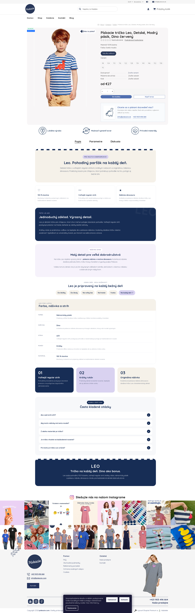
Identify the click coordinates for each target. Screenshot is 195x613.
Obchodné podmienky (71, 563)
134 (137, 63)
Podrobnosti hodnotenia (134, 40)
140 (143, 63)
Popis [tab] (78, 141)
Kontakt (33, 586)
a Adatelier (162, 610)
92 (103, 68)
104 (108, 63)
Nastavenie (71, 608)
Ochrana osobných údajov (73, 569)
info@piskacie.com (38, 578)
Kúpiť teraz (149, 97)
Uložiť (104, 101)
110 (114, 63)
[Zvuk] (147, 1)
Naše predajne (105, 560)
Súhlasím (124, 600)
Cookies (66, 572)
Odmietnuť (112, 600)
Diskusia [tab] (115, 141)
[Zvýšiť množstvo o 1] (112, 91)
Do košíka (116, 97)
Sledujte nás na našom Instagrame (100, 497)
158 (161, 63)
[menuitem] (30, 18)
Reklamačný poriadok (71, 566)
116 (120, 63)
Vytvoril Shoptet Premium (146, 610)
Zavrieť (112, 102)
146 (149, 63)
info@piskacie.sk (124, 117)
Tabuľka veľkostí (108, 53)
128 (131, 63)
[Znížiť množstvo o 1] (102, 91)
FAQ (64, 560)
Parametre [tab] (95, 141)
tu (98, 603)
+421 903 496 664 (139, 117)
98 (103, 63)
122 (125, 63)
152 (155, 63)
